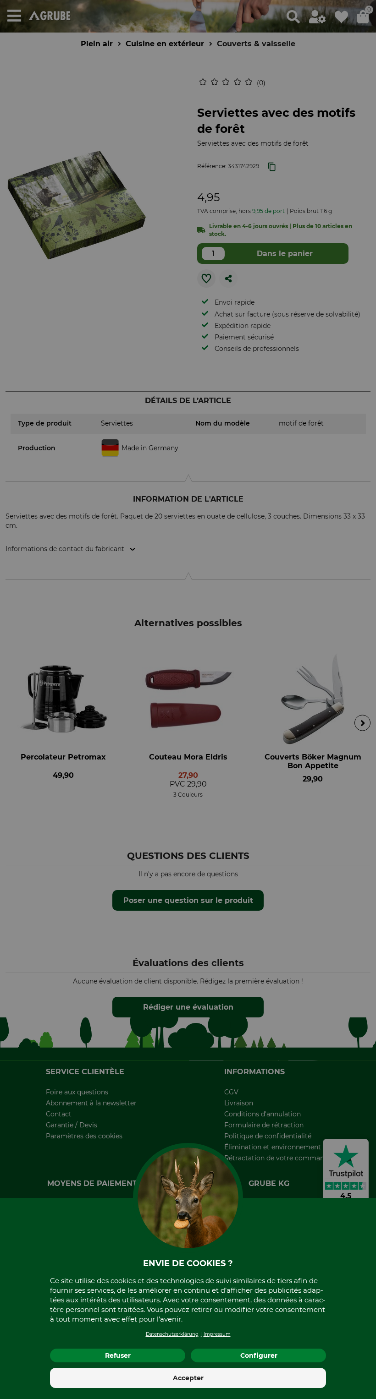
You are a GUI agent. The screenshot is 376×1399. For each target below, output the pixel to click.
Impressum (217, 1334)
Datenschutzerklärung (172, 1334)
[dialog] (188, 699)
